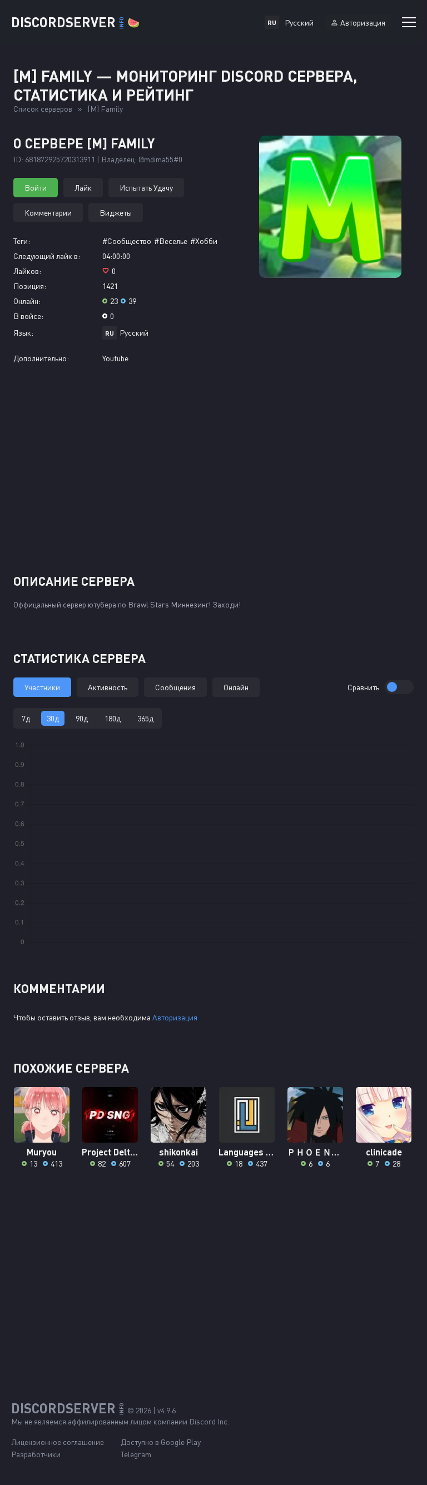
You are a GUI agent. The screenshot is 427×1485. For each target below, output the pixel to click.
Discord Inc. (209, 1421)
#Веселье (170, 241)
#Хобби (203, 241)
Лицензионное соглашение (57, 1442)
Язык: (23, 332)
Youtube (115, 358)
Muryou (42, 1152)
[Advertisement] (213, 468)
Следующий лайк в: (46, 256)
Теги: (21, 241)
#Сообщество (126, 241)
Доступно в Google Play (161, 1442)
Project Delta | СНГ (110, 1152)
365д (145, 718)
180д (113, 718)
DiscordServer (75, 22)
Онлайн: (27, 301)
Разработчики (36, 1454)
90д (82, 718)
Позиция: (29, 286)
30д (53, 718)
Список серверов (42, 108)
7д (26, 718)
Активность (107, 687)
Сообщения (175, 687)
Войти (35, 187)
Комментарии (48, 212)
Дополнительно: (41, 358)
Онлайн (236, 687)
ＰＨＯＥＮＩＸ (315, 1152)
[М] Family (105, 108)
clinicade (384, 1152)
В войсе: (28, 316)
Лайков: (27, 271)
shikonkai (178, 1152)
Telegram (136, 1454)
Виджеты (116, 212)
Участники (42, 687)
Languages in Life (247, 1152)
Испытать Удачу (146, 187)
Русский (134, 332)
